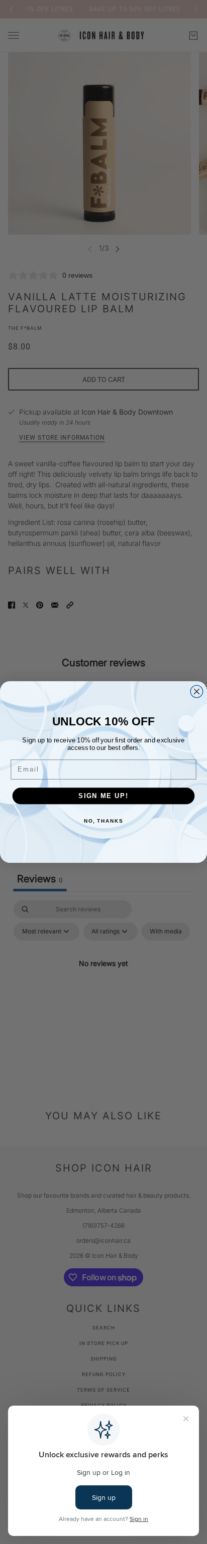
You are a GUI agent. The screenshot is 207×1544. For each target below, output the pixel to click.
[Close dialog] (196, 691)
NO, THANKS (103, 821)
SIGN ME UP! (103, 795)
